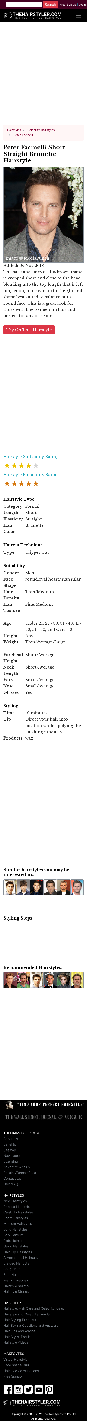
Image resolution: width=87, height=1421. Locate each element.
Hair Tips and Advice (19, 1331)
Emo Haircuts (13, 1275)
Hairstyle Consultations (21, 1371)
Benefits (9, 1144)
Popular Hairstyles (17, 1207)
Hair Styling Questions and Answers (30, 1325)
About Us (10, 1139)
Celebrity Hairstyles (18, 1212)
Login (82, 4)
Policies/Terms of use (19, 1173)
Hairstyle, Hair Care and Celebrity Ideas (33, 1308)
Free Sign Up (68, 4)
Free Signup (12, 1376)
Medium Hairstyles (17, 1223)
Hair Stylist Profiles (17, 1337)
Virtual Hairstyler (16, 1359)
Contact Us (12, 1178)
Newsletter (11, 1156)
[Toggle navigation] (78, 15)
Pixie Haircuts (13, 1241)
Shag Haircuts (14, 1269)
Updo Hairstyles (15, 1246)
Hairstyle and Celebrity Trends (26, 1314)
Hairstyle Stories (16, 1291)
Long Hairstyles (15, 1229)
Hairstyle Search (16, 1286)
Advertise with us (16, 1167)
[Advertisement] (43, 75)
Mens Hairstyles (15, 1280)
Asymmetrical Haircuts (20, 1257)
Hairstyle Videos (15, 1342)
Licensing (10, 1161)
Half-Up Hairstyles (17, 1252)
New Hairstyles (15, 1201)
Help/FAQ (10, 1184)
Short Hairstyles (15, 1218)
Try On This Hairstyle (29, 329)
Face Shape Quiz (16, 1365)
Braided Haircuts (16, 1263)
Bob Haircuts (13, 1235)
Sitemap (9, 1150)
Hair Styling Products (19, 1320)
